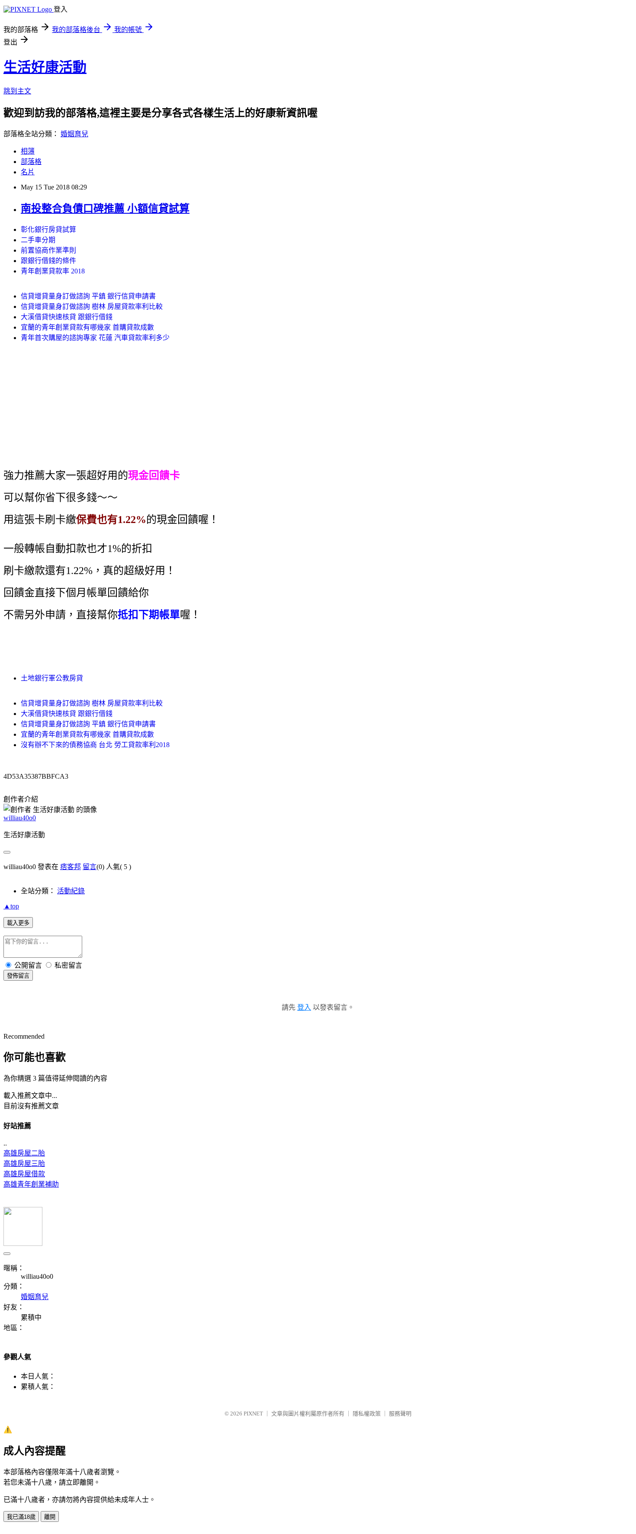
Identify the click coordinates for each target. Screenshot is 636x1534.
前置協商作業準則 (48, 250)
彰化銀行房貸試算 (48, 229)
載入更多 (18, 923)
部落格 (31, 161)
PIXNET (253, 1413)
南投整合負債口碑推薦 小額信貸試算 (105, 208)
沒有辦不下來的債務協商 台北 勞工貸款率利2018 (95, 744)
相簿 (28, 151)
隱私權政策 (367, 1413)
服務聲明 (400, 1413)
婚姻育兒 (74, 134)
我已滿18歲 (21, 1517)
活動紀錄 (71, 891)
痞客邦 (70, 866)
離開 (49, 1517)
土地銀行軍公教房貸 (52, 678)
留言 (89, 866)
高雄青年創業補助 (31, 1184)
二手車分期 (38, 240)
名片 (28, 172)
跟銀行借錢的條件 (48, 260)
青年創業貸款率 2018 (53, 271)
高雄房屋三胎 (24, 1163)
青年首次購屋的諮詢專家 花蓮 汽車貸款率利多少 (95, 337)
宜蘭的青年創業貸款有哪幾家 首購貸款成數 (87, 327)
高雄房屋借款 (24, 1174)
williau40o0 (19, 818)
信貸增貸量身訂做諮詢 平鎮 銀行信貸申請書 (88, 296)
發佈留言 (18, 975)
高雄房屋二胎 (24, 1153)
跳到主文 (17, 91)
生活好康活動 (45, 67)
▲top (11, 906)
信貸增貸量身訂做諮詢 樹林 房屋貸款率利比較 (92, 306)
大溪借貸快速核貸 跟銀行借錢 (66, 317)
